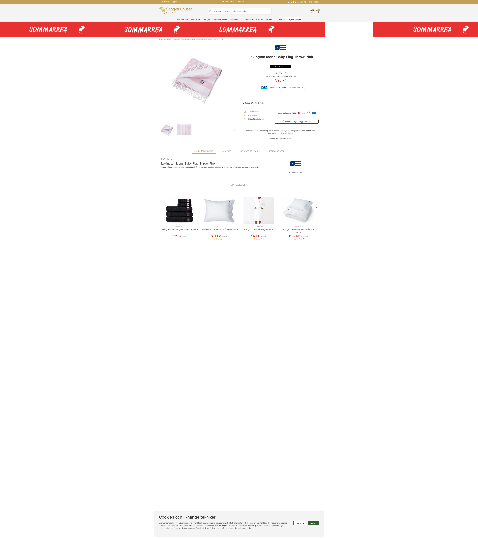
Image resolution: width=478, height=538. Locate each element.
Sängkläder (248, 19)
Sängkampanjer (293, 19)
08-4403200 (314, 2)
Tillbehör (279, 19)
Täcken (269, 19)
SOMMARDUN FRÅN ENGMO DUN (232, 2)
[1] (197, 79)
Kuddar (259, 19)
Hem (161, 39)
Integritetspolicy (231, 528)
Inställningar (300, 523)
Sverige (167, 2)
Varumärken (182, 19)
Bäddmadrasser (220, 19)
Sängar (206, 19)
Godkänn (313, 523)
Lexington (167, 159)
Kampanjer (195, 19)
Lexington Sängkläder (189, 39)
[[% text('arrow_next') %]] (315, 208)
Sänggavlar (235, 19)
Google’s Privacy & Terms (206, 528)
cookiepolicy (247, 528)
